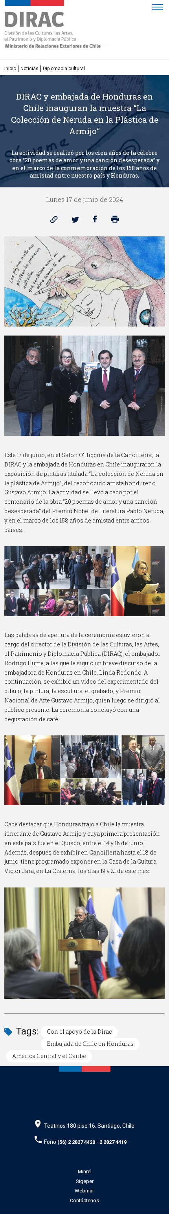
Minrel (85, 1171)
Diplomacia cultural (64, 68)
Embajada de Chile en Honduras (90, 1043)
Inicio (10, 68)
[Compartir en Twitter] (75, 221)
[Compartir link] (54, 221)
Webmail (85, 1191)
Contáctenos (84, 1200)
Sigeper (85, 1181)
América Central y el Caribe (49, 1056)
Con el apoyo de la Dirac (79, 1031)
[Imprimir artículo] (115, 221)
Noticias (29, 68)
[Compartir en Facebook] (95, 221)
